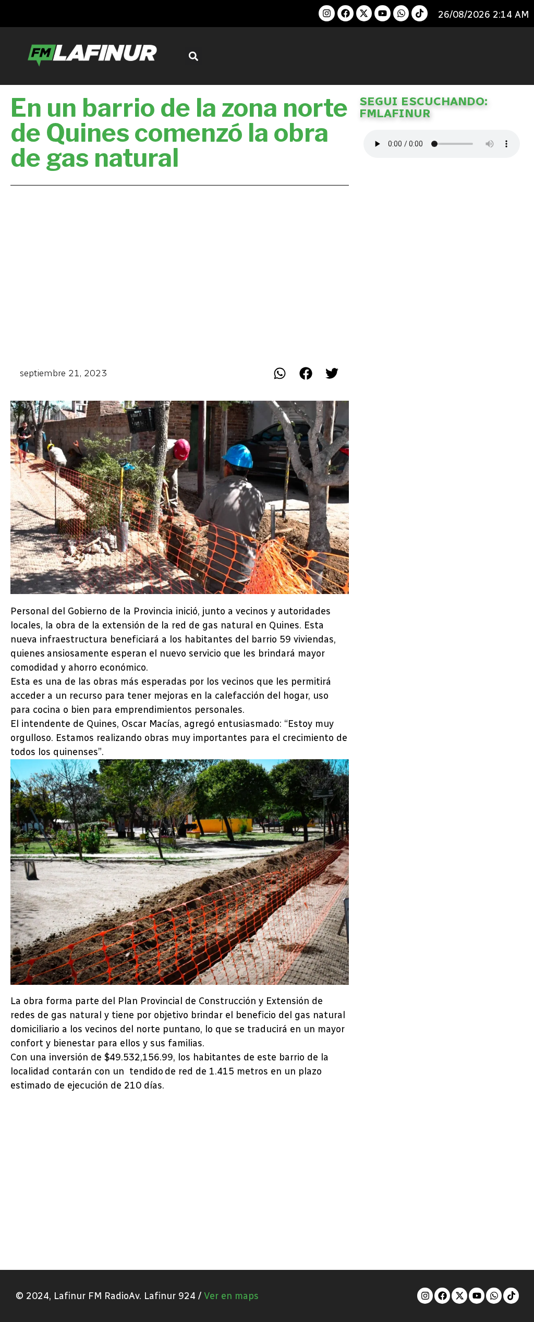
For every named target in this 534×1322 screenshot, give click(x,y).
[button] (193, 56)
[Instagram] (327, 13)
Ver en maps (231, 1296)
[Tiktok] (419, 13)
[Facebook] (345, 13)
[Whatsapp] (401, 13)
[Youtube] (382, 13)
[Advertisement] (179, 273)
